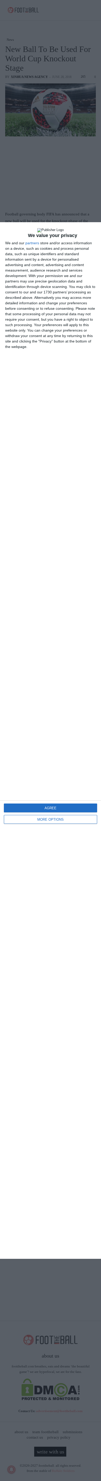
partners (32, 243)
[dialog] (50, 740)
